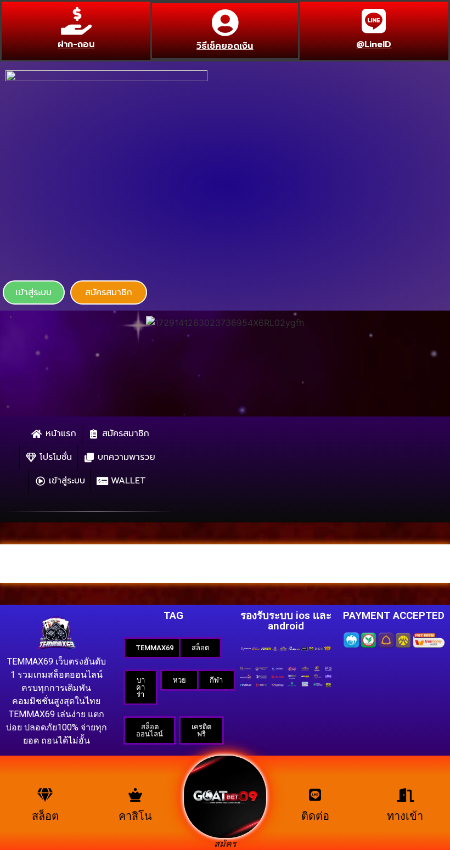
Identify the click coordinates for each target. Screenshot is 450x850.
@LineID (373, 44)
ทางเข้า (405, 816)
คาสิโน (135, 816)
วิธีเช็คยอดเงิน (224, 46)
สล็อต (45, 816)
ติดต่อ (315, 816)
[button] (34, 292)
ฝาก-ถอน (76, 44)
